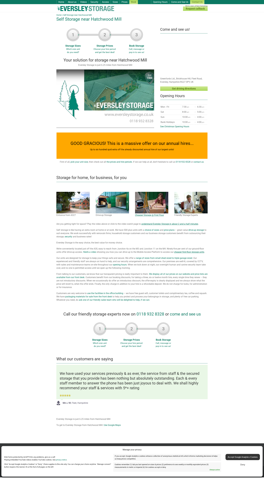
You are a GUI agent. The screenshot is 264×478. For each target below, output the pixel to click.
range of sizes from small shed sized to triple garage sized (164, 258)
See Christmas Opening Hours (174, 126)
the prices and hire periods (119, 162)
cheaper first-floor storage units (189, 252)
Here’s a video (89, 252)
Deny (242, 464)
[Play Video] (57, 71)
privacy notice (61, 460)
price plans (169, 230)
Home (58, 15)
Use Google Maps (112, 425)
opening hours (120, 264)
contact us (198, 162)
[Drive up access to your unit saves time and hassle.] (112, 193)
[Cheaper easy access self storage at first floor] (151, 193)
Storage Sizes (73, 43)
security (68, 236)
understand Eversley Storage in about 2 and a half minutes (169, 224)
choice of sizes (152, 230)
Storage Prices (105, 43)
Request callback (195, 8)
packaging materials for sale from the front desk (88, 296)
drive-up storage (196, 230)
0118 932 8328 (183, 162)
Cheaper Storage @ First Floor (149, 215)
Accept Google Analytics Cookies (243, 457)
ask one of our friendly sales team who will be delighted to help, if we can (114, 300)
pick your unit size (79, 162)
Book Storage (136, 43)
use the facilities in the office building (105, 293)
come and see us (185, 314)
